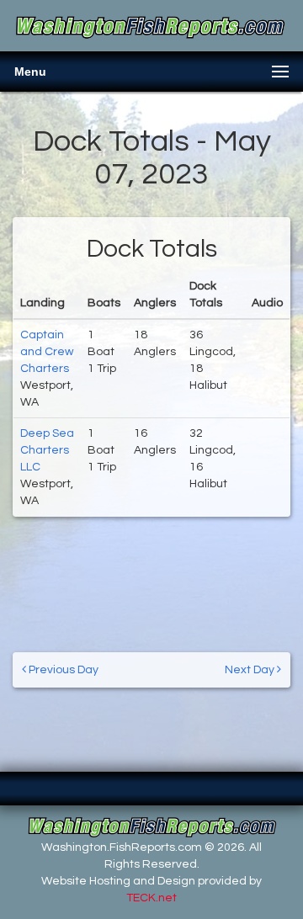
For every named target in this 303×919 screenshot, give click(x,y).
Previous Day (62, 670)
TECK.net (151, 898)
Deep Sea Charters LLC (47, 450)
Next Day (251, 670)
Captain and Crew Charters (46, 352)
